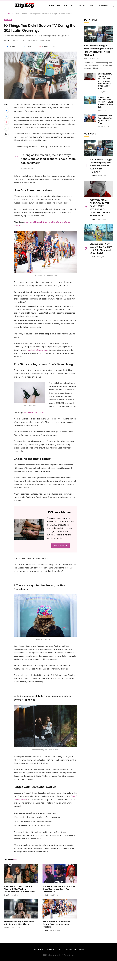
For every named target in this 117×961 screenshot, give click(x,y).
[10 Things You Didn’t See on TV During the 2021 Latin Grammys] (40, 75)
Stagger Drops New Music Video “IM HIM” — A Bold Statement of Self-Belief (105, 102)
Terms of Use (70, 949)
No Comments (33, 40)
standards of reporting (37, 350)
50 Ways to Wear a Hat (34, 412)
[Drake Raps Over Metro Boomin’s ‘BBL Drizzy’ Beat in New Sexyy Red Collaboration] (60, 873)
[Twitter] (6, 116)
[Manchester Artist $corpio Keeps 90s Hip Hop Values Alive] (90, 118)
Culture (92, 5)
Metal (74, 5)
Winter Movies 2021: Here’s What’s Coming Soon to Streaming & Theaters (57, 924)
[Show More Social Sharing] (54, 46)
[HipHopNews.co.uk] (24, 5)
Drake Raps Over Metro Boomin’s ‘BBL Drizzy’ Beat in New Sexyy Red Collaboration (59, 889)
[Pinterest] (6, 122)
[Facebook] (6, 110)
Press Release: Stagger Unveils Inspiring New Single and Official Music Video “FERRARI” (98, 50)
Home (51, 5)
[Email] (6, 134)
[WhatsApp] (6, 128)
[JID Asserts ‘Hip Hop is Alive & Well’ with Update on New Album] (21, 908)
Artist (82, 5)
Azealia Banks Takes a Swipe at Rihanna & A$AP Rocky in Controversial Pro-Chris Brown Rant (19, 889)
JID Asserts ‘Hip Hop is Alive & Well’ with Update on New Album (19, 922)
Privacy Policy (54, 949)
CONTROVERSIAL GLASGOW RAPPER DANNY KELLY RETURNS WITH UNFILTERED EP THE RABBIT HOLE (105, 81)
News (59, 5)
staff (7, 40)
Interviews (103, 5)
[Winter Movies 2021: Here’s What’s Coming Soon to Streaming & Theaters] (60, 908)
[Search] (112, 5)
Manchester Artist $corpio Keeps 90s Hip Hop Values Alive (105, 119)
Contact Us (38, 949)
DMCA (81, 949)
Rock (66, 5)
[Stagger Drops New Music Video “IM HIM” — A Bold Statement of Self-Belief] (90, 100)
